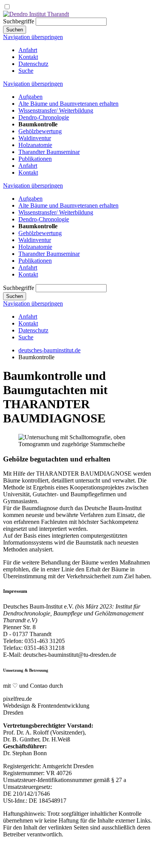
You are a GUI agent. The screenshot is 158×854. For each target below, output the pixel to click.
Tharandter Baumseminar (49, 152)
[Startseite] (36, 14)
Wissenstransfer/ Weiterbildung (55, 110)
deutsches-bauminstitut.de (49, 350)
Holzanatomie (35, 145)
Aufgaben (30, 96)
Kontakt (28, 57)
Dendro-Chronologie (43, 117)
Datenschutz (33, 64)
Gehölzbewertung (40, 131)
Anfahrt (27, 50)
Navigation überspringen (33, 37)
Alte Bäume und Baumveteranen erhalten (68, 103)
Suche (25, 70)
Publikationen (35, 158)
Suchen (14, 30)
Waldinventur (34, 138)
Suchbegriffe (18, 21)
